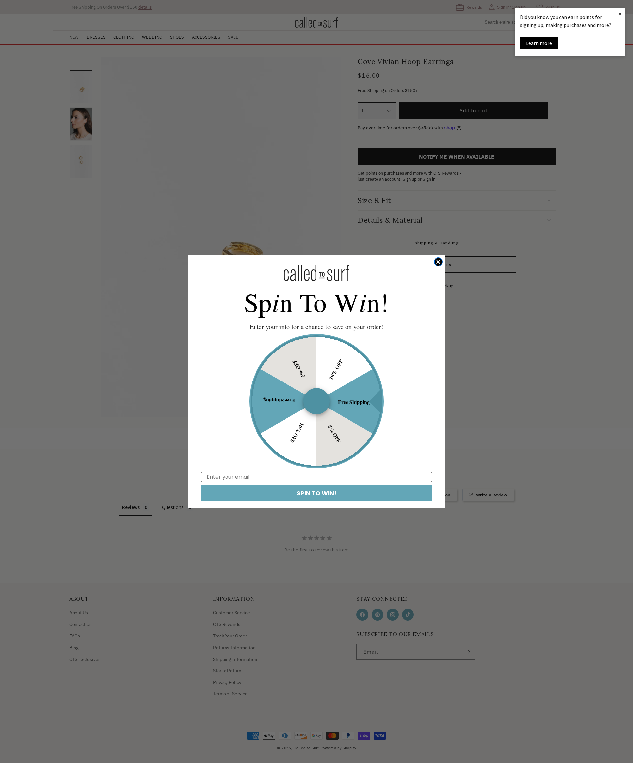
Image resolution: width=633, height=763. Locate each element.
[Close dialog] (438, 262)
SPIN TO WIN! (316, 493)
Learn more (539, 43)
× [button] (620, 14)
